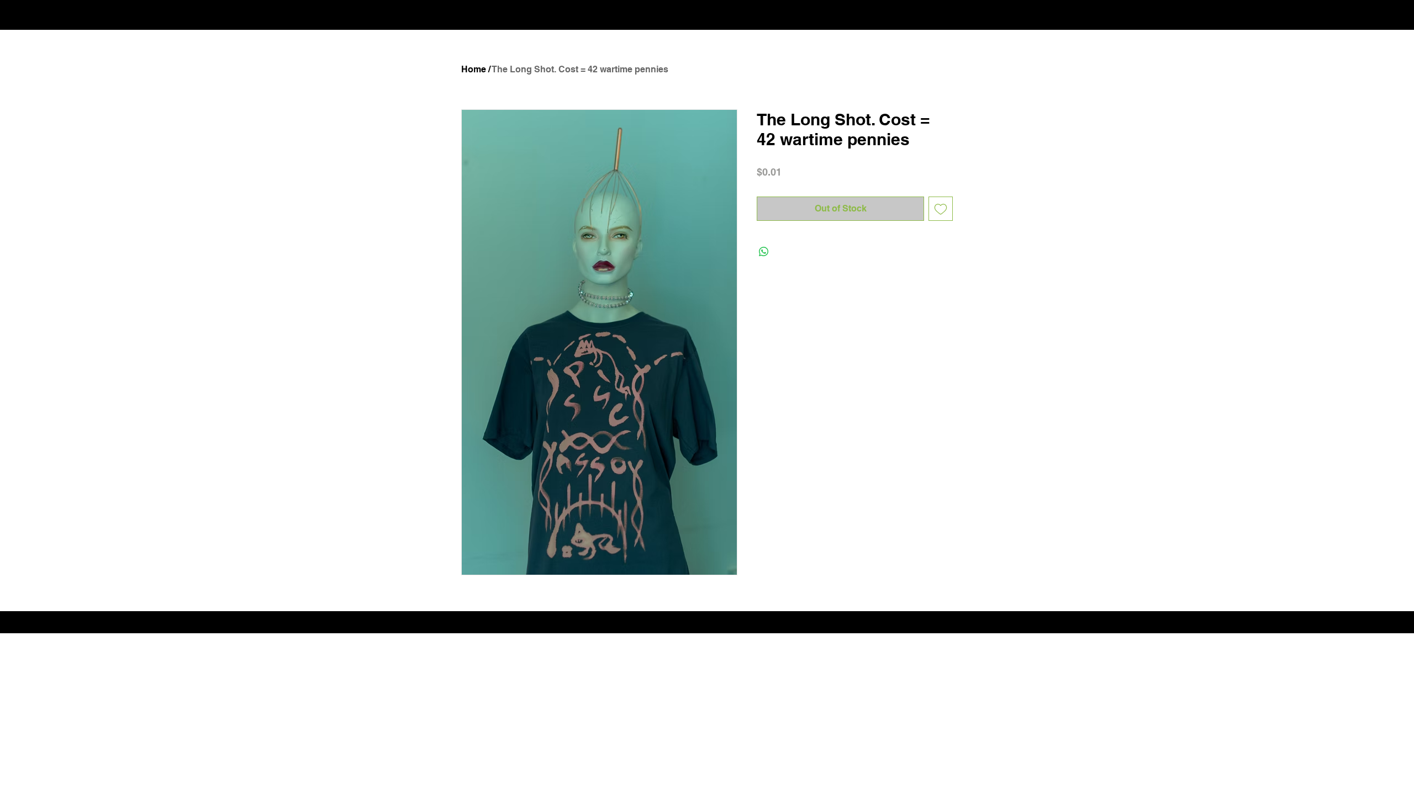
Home (473, 69)
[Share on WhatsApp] (764, 251)
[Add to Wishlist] (940, 209)
